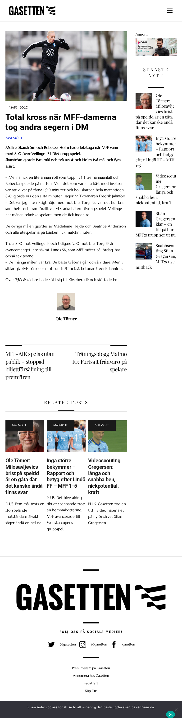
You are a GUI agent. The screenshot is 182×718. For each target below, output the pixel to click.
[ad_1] (156, 54)
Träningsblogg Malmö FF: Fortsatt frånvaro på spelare (99, 361)
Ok (170, 714)
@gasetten (67, 644)
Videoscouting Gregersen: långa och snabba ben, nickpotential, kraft (104, 476)
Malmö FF (14, 138)
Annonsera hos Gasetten (91, 675)
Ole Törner (66, 319)
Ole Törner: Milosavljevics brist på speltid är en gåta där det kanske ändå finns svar (24, 476)
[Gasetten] (32, 15)
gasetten (128, 644)
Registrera (91, 683)
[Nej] (176, 709)
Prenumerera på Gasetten (91, 668)
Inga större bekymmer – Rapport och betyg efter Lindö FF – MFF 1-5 (66, 473)
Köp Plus (91, 691)
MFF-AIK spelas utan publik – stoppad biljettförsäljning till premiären (30, 365)
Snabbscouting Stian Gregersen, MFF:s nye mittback (156, 256)
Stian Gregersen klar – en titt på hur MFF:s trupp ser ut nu (156, 224)
